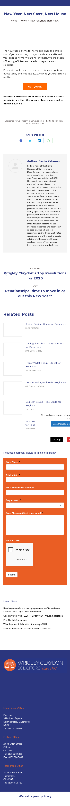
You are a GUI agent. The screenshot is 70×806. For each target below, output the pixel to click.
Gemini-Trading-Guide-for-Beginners (45, 382)
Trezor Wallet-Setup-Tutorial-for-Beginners (43, 365)
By (54, 121)
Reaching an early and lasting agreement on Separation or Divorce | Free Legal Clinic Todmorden (31, 610)
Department (13, 500)
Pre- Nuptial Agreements (15, 620)
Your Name (13, 462)
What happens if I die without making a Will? (25, 624)
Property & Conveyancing (32, 121)
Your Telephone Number (20, 487)
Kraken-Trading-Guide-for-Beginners (45, 324)
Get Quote (35, 87)
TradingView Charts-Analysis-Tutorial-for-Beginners (45, 345)
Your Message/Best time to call (24, 513)
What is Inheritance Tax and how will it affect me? (27, 628)
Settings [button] (56, 439)
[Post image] (12, 330)
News (17, 121)
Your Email (13, 474)
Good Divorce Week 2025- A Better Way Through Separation (33, 616)
